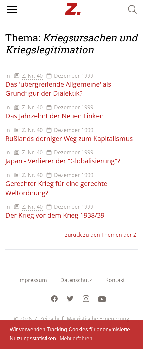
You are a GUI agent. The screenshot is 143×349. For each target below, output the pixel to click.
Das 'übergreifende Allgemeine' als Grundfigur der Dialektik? (58, 89)
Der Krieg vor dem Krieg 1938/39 (54, 215)
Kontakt (115, 280)
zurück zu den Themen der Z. (101, 234)
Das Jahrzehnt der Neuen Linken (54, 115)
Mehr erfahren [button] (76, 338)
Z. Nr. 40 (32, 75)
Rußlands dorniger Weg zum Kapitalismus (69, 138)
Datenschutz (76, 280)
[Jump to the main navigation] (12, 9)
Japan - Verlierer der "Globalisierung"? (62, 160)
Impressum (32, 280)
